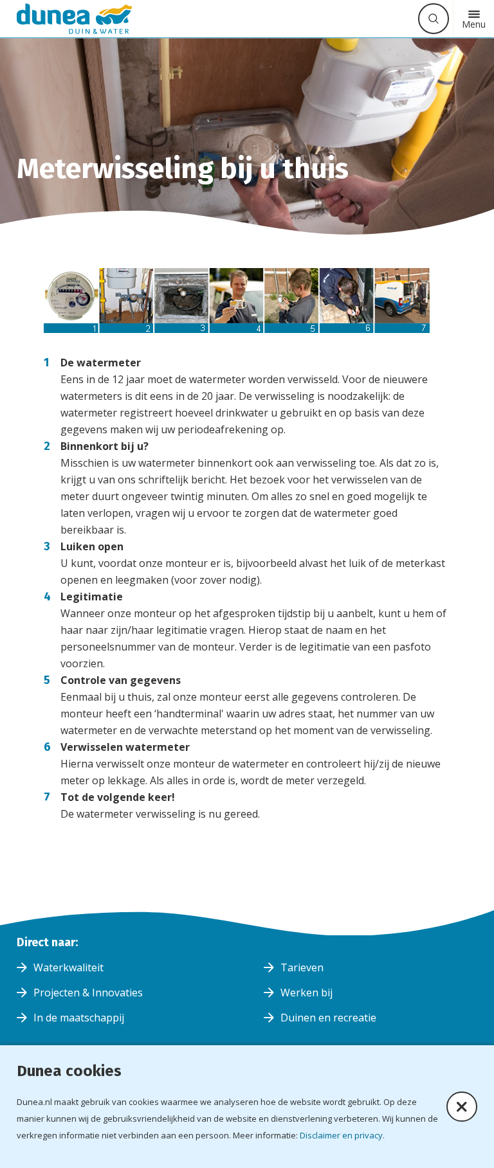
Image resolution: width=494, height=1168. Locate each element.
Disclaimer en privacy (341, 1135)
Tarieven (302, 967)
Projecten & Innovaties (88, 992)
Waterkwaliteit (68, 967)
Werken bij (306, 992)
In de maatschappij (78, 1018)
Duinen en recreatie (328, 1018)
